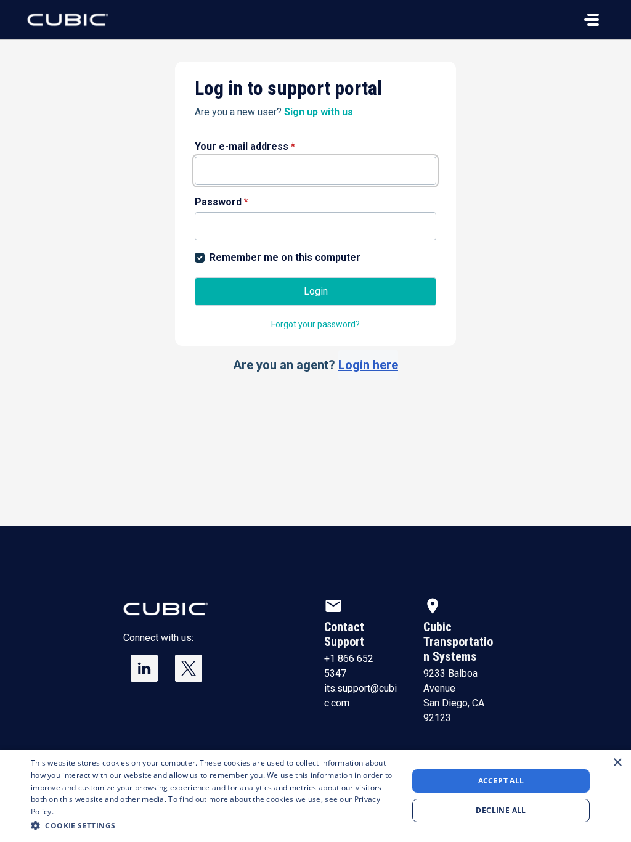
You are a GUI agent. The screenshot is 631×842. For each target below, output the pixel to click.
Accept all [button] (501, 780)
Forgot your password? (315, 324)
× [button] (617, 762)
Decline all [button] (501, 810)
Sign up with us (318, 112)
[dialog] (315, 796)
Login (316, 291)
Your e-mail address (245, 146)
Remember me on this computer (285, 257)
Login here (368, 365)
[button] (214, 825)
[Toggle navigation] (591, 20)
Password (221, 202)
